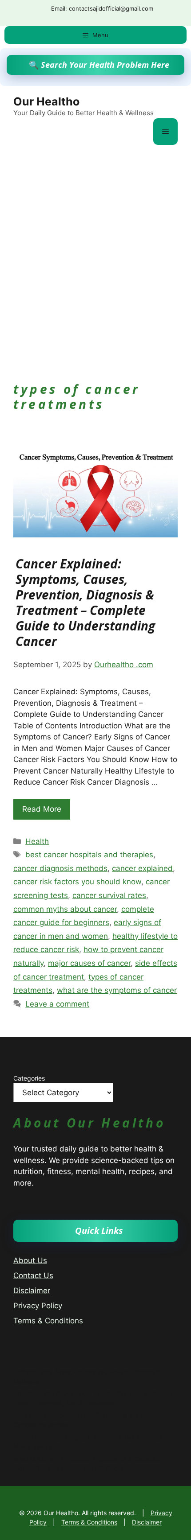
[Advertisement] (95, 251)
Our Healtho (46, 101)
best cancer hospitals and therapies (89, 854)
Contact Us (33, 1275)
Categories (29, 1078)
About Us (30, 1260)
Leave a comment (57, 1003)
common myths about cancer (65, 909)
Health (37, 841)
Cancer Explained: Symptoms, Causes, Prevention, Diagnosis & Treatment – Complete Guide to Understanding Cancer (85, 602)
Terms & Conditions (48, 1320)
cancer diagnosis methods (60, 868)
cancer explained (142, 868)
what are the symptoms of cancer (117, 990)
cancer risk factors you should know (77, 881)
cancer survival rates (109, 895)
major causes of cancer (89, 963)
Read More (41, 809)
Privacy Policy (37, 1305)
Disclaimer (31, 1290)
